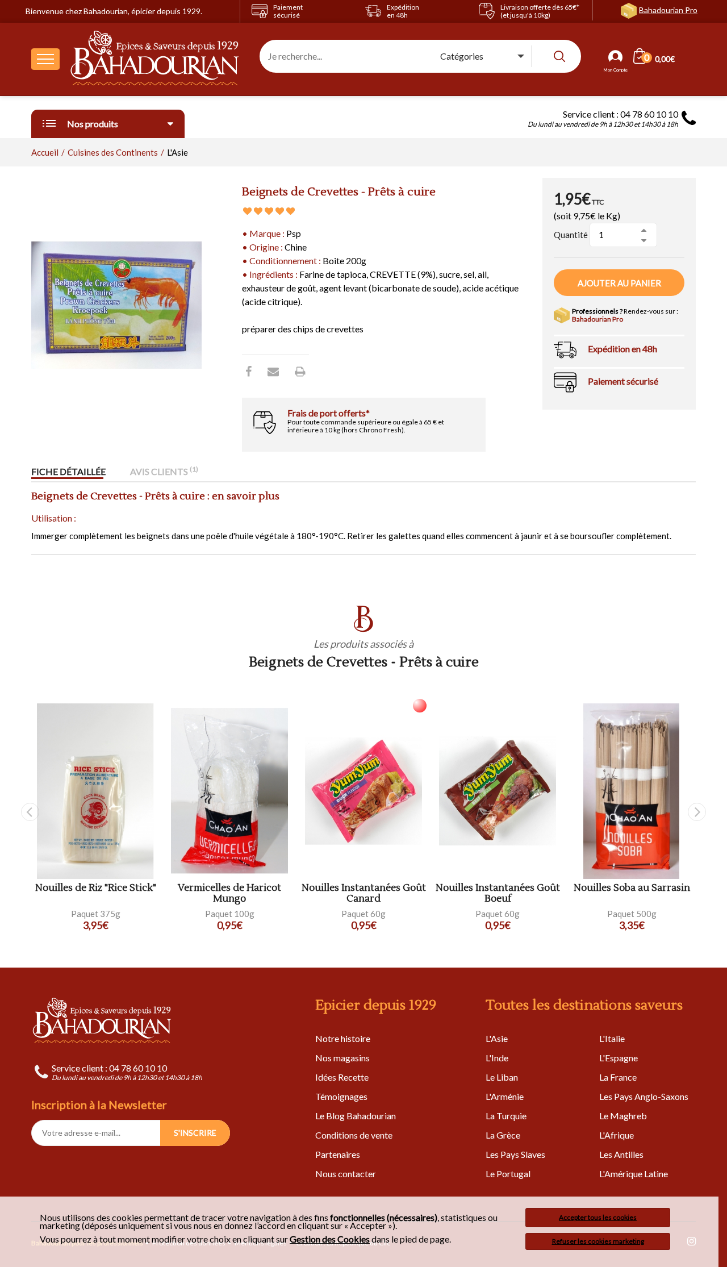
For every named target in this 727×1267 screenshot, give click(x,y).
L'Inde (497, 1057)
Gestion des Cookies (330, 1239)
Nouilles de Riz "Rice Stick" (95, 888)
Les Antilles (621, 1154)
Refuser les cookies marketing (598, 1241)
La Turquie (506, 1115)
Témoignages (341, 1096)
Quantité (571, 235)
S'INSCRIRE (195, 1132)
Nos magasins (342, 1057)
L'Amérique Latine (633, 1173)
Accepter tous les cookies (598, 1217)
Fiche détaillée (68, 471)
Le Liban (502, 1077)
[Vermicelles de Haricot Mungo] (229, 791)
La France (618, 1077)
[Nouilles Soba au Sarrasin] (631, 791)
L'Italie (612, 1038)
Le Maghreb (623, 1115)
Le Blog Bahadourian (355, 1115)
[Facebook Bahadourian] (248, 371)
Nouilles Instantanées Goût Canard (364, 893)
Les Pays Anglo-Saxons (643, 1096)
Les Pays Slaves (515, 1154)
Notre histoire (342, 1038)
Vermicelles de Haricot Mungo (229, 893)
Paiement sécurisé (623, 381)
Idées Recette (342, 1077)
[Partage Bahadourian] (273, 371)
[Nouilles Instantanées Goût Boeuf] (497, 791)
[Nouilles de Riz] (95, 791)
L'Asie (497, 1038)
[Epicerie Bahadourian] (155, 59)
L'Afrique (616, 1135)
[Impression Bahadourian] (300, 371)
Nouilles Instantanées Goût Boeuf (498, 893)
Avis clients (164, 471)
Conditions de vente (353, 1135)
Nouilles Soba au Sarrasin (632, 888)
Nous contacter (345, 1173)
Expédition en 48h (622, 348)
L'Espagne (618, 1057)
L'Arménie (505, 1096)
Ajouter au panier (619, 283)
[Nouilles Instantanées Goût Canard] (363, 791)
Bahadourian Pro (668, 10)
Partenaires (337, 1154)
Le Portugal (508, 1173)
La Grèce (503, 1135)
